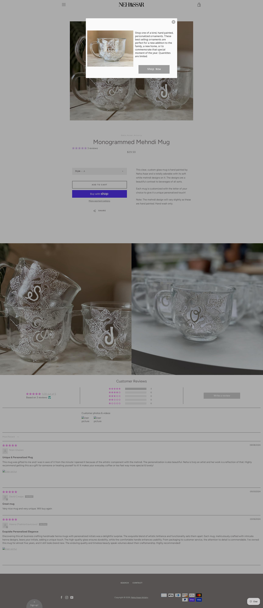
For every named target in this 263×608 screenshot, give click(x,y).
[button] (173, 22)
